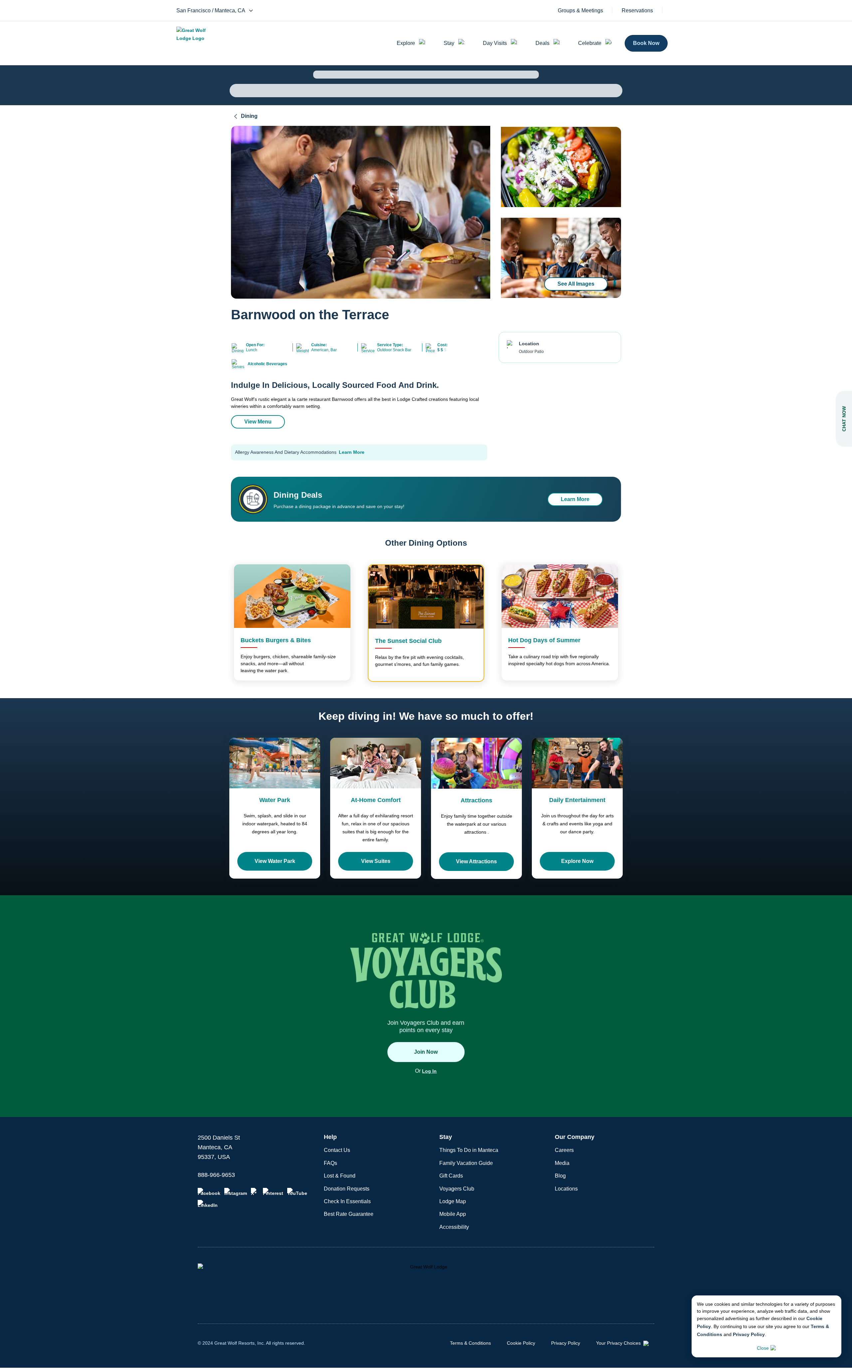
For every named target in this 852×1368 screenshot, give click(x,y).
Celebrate (589, 43)
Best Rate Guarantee (348, 1214)
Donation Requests (346, 1189)
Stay (449, 43)
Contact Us (337, 1150)
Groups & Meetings (580, 10)
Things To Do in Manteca (468, 1150)
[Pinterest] (273, 1192)
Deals (542, 43)
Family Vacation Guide (466, 1163)
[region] (360, 212)
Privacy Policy (749, 1334)
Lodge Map (452, 1201)
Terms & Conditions (470, 1343)
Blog (560, 1176)
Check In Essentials (347, 1201)
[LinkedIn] (208, 1204)
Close (763, 1348)
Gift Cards (451, 1176)
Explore (406, 43)
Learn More (351, 452)
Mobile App (452, 1214)
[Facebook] (209, 1192)
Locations (566, 1189)
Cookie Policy (521, 1343)
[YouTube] (297, 1192)
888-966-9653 (216, 1175)
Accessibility (454, 1227)
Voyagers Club (456, 1189)
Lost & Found (339, 1176)
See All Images (575, 284)
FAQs (330, 1163)
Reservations (637, 10)
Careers (564, 1150)
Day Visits (495, 43)
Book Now (646, 43)
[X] (255, 1192)
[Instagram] (235, 1192)
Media (562, 1163)
